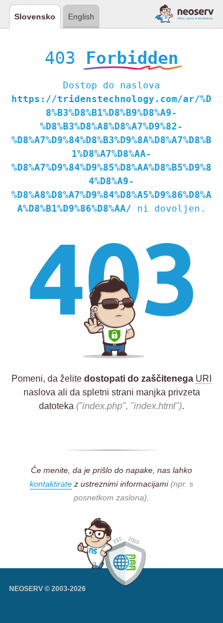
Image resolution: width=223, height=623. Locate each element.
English (81, 16)
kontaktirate (51, 483)
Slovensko (34, 16)
